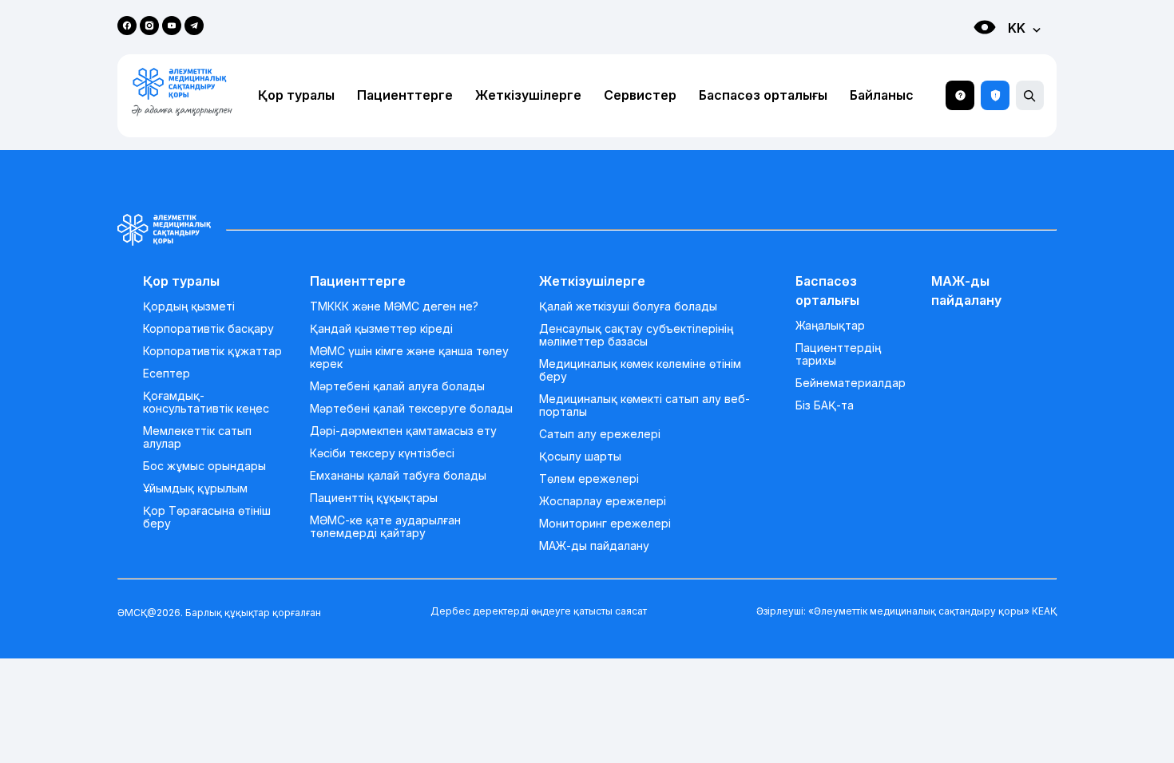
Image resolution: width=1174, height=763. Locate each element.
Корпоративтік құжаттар (212, 351)
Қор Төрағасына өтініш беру (207, 517)
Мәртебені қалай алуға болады (397, 386)
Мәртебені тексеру (995, 95)
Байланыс (882, 95)
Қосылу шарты (580, 456)
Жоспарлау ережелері (602, 501)
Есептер (166, 373)
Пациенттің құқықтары (374, 498)
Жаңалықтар (830, 325)
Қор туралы (296, 95)
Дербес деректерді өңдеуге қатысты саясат (538, 611)
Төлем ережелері (589, 478)
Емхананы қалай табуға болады (398, 475)
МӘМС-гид (960, 95)
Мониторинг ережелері (605, 523)
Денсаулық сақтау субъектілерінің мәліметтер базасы (636, 335)
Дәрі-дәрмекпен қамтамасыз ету (403, 431)
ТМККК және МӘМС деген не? (394, 306)
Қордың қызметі (189, 306)
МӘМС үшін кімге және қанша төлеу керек (409, 357)
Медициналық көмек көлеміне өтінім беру (640, 370)
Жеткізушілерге (528, 95)
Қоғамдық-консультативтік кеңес (206, 402)
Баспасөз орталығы (763, 95)
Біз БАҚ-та (824, 405)
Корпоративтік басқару (208, 328)
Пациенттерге (405, 95)
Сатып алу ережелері (599, 434)
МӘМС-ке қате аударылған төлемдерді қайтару (385, 527)
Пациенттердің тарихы (838, 354)
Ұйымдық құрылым (195, 488)
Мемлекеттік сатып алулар (197, 437)
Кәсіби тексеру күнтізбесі (382, 453)
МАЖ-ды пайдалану (594, 546)
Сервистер (640, 95)
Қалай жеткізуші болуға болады (628, 306)
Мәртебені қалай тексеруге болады (411, 408)
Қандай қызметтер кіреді (381, 328)
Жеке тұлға (968, 56)
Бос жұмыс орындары (204, 466)
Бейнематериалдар (850, 383)
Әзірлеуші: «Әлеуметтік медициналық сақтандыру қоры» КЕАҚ (906, 611)
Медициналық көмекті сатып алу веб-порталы (644, 405)
